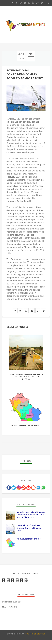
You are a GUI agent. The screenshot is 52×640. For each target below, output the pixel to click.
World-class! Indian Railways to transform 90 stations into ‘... (26, 376)
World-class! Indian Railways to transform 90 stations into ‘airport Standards (31, 514)
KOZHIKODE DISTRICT (35, 634)
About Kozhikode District (26, 425)
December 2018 (9, 602)
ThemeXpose (43, 636)
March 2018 (8, 607)
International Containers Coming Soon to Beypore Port (29, 528)
